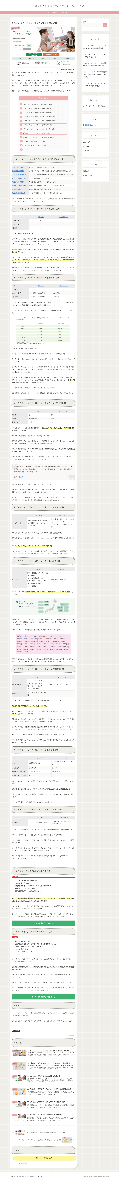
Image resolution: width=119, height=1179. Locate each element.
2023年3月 (86, 150)
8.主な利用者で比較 (18, 193)
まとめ (25, 149)
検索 (84, 22)
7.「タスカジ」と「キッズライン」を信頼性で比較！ (37, 133)
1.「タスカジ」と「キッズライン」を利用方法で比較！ (38, 108)
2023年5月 (86, 142)
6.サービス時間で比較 (19, 185)
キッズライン (63, 217)
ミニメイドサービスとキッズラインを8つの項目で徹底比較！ (95, 84)
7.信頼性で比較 (17, 189)
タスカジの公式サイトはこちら (43, 923)
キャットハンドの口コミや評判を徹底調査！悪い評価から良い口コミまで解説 (95, 74)
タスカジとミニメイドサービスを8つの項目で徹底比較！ (94, 56)
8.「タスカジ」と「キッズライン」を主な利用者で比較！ (38, 137)
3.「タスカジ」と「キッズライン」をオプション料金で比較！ (39, 116)
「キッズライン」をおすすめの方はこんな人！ (36, 145)
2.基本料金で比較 (18, 171)
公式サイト (22, 477)
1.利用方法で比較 (18, 167)
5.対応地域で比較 (18, 182)
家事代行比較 (16, 1030)
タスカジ (41, 217)
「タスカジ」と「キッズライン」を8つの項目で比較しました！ (40, 104)
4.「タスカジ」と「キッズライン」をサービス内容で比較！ (39, 120)
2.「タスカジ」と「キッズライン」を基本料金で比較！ (38, 112)
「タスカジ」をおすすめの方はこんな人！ (34, 141)
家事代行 (86, 171)
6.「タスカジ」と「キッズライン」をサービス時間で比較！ (39, 129)
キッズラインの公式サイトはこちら (43, 997)
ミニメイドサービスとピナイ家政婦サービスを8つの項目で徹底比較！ (95, 64)
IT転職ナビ (41, 771)
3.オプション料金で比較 (20, 174)
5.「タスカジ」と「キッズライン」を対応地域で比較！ (38, 125)
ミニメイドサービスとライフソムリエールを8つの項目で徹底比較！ (95, 47)
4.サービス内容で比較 (19, 178)
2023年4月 (86, 146)
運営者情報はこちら (89, 125)
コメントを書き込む (44, 1158)
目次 (42, 98)
